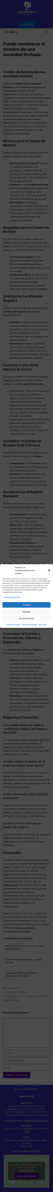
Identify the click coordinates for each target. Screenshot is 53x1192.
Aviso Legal (42, 624)
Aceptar (26, 605)
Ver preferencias (26, 618)
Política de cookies (13, 624)
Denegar (26, 612)
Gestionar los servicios (12, 597)
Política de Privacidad (29, 624)
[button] (49, 570)
